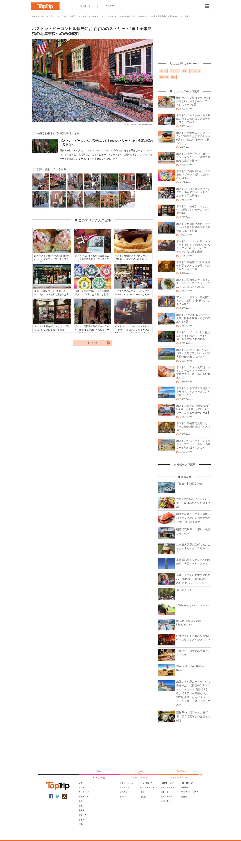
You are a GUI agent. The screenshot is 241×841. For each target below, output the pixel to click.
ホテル (123, 797)
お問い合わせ (166, 801)
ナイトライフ (125, 787)
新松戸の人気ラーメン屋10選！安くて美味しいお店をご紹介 (193, 716)
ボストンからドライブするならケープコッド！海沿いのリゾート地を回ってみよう (193, 444)
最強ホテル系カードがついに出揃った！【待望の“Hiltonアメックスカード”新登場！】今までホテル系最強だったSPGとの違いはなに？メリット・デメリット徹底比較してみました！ (193, 693)
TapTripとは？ (187, 783)
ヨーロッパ (84, 792)
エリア (111, 6)
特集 (81, 824)
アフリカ (83, 815)
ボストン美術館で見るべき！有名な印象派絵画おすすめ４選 (193, 427)
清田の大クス (184, 590)
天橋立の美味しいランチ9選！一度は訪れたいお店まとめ (193, 502)
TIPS (142, 792)
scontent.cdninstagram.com (141, 124)
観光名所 (124, 792)
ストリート (175, 71)
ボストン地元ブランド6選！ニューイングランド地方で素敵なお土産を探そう (193, 157)
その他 (143, 797)
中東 (81, 806)
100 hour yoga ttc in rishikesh (193, 605)
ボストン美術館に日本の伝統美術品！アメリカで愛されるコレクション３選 (193, 266)
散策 (184, 71)
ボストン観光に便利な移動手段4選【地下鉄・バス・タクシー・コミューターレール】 (193, 409)
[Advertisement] (184, 41)
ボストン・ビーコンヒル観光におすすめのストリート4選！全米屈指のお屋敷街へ (141, 16)
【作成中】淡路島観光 (189, 483)
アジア (82, 787)
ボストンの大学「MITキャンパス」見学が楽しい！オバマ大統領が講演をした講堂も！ (193, 353)
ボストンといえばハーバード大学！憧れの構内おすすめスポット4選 (193, 318)
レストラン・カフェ (149, 787)
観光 (174, 77)
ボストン (163, 71)
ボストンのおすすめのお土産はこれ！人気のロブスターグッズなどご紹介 (193, 119)
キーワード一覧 (167, 787)
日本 (81, 783)
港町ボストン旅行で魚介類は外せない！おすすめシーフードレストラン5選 (193, 101)
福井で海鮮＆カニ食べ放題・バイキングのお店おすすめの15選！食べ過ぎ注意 (193, 518)
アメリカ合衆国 (68, 16)
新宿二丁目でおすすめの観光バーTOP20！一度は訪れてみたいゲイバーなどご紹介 (193, 579)
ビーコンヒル (195, 71)
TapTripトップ (167, 783)
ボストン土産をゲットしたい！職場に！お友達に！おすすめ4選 (193, 210)
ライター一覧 (166, 797)
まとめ (82, 819)
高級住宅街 (164, 77)
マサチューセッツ (90, 16)
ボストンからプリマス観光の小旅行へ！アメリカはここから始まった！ (193, 392)
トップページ (37, 16)
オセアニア (84, 797)
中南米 (82, 810)
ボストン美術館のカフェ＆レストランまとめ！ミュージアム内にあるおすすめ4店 (193, 283)
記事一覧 (86, 6)
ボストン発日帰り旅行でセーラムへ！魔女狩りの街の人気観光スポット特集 (193, 227)
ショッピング (146, 783)
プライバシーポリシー (191, 792)
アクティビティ (126, 783)
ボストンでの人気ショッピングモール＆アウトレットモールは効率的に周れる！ (193, 192)
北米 (52, 16)
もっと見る (93, 343)
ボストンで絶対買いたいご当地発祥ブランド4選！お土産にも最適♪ (193, 175)
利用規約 (185, 787)
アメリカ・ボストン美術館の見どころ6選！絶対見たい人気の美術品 (193, 301)
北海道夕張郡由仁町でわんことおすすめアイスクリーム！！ (193, 548)
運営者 (184, 797)
